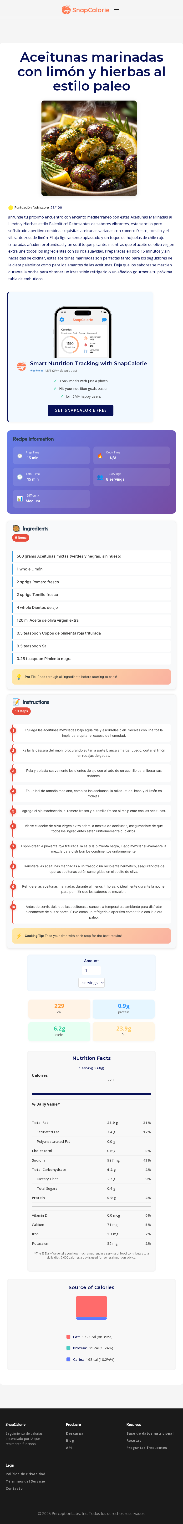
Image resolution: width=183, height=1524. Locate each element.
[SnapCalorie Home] (85, 9)
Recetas (134, 1440)
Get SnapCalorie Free (81, 410)
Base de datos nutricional (150, 1433)
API (69, 1447)
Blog (70, 1440)
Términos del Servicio (25, 1481)
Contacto (14, 1488)
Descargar (75, 1433)
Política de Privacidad (25, 1474)
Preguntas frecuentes (147, 1447)
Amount (91, 960)
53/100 (56, 207)
